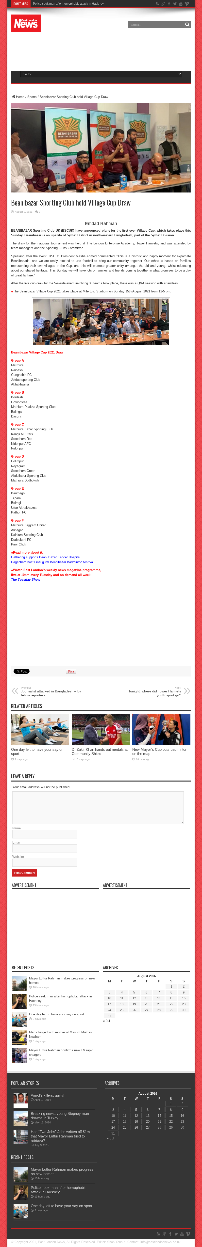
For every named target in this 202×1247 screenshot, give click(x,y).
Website (18, 857)
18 (121, 1004)
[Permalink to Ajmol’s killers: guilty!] (21, 1107)
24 (109, 1010)
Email (16, 842)
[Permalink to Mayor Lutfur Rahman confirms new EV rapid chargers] (19, 1062)
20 (146, 1004)
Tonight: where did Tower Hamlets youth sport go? (154, 691)
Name (16, 828)
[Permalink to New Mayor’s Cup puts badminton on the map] (161, 744)
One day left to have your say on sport (56, 1014)
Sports (32, 97)
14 (159, 998)
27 (146, 1010)
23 (183, 1004)
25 (121, 1010)
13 (146, 998)
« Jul (106, 1021)
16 (183, 998)
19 (134, 1004)
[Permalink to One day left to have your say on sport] (40, 744)
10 (109, 998)
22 (171, 1004)
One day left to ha (44, 3)
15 (171, 998)
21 (159, 1004)
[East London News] (26, 28)
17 (109, 1004)
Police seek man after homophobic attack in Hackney (58, 1189)
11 (121, 998)
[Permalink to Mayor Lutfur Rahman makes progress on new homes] (19, 990)
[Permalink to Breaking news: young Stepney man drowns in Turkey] (21, 1125)
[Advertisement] (101, 50)
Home (20, 97)
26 (134, 1010)
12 (134, 998)
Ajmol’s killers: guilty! (47, 1095)
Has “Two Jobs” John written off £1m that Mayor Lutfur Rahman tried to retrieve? (60, 1136)
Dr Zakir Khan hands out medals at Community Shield (100, 751)
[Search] (187, 24)
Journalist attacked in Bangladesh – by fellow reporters (51, 691)
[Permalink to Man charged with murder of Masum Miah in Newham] (19, 1044)
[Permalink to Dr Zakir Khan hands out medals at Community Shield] (101, 744)
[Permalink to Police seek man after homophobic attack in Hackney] (19, 1008)
